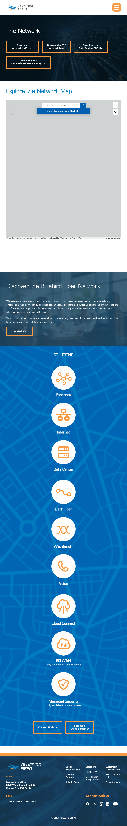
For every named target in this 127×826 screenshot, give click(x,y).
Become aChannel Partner (79, 727)
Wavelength (63, 546)
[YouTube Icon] (115, 804)
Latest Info (91, 767)
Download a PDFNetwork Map (56, 47)
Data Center (63, 469)
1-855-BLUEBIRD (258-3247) (21, 801)
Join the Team (72, 782)
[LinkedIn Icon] (107, 804)
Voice (63, 584)
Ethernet (63, 395)
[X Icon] (94, 804)
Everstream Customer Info (113, 768)
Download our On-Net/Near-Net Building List (28, 62)
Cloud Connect (63, 623)
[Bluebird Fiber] (20, 7)
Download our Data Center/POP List (91, 47)
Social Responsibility (73, 768)
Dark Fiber (63, 509)
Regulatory (91, 772)
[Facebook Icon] (88, 804)
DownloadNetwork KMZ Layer (22, 47)
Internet (63, 432)
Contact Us (20, 331)
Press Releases (113, 782)
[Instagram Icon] (101, 804)
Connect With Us (47, 727)
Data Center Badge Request (93, 778)
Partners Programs (70, 776)
